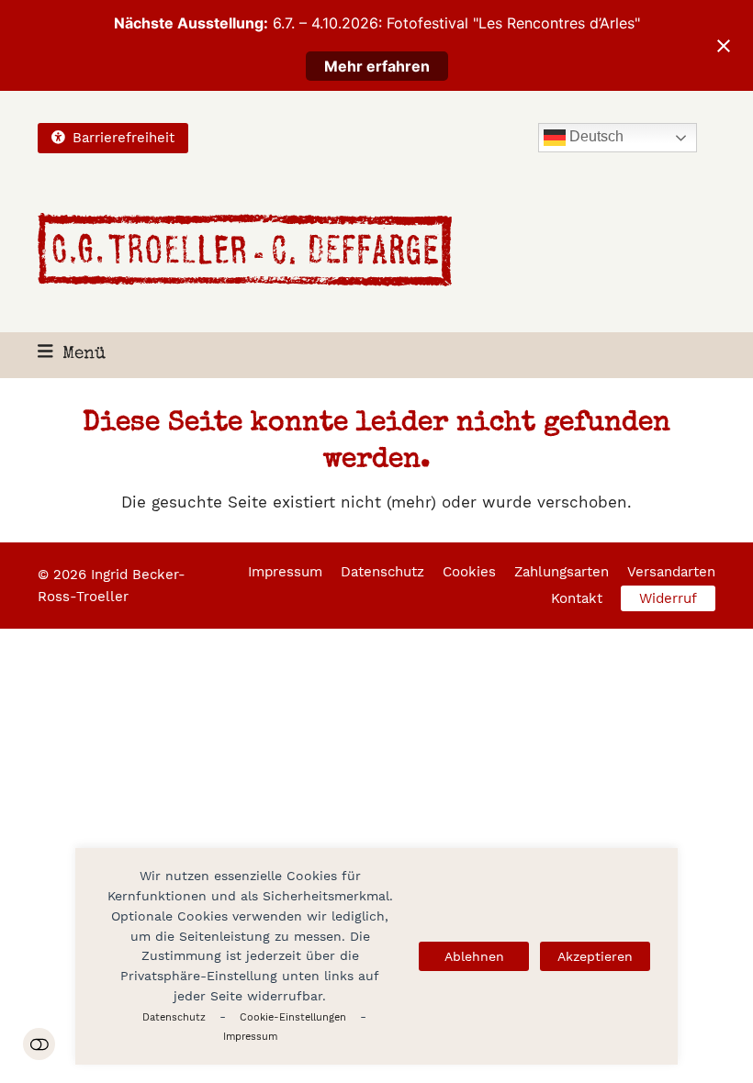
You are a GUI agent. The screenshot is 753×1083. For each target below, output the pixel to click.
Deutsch (595, 137)
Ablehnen (474, 956)
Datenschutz (174, 1017)
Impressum (250, 1037)
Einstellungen (39, 1044)
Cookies (469, 572)
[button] (72, 354)
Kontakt (576, 598)
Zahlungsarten (561, 572)
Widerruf (668, 598)
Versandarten (671, 572)
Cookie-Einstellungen (293, 1017)
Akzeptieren (595, 956)
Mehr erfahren (377, 66)
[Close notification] (724, 46)
